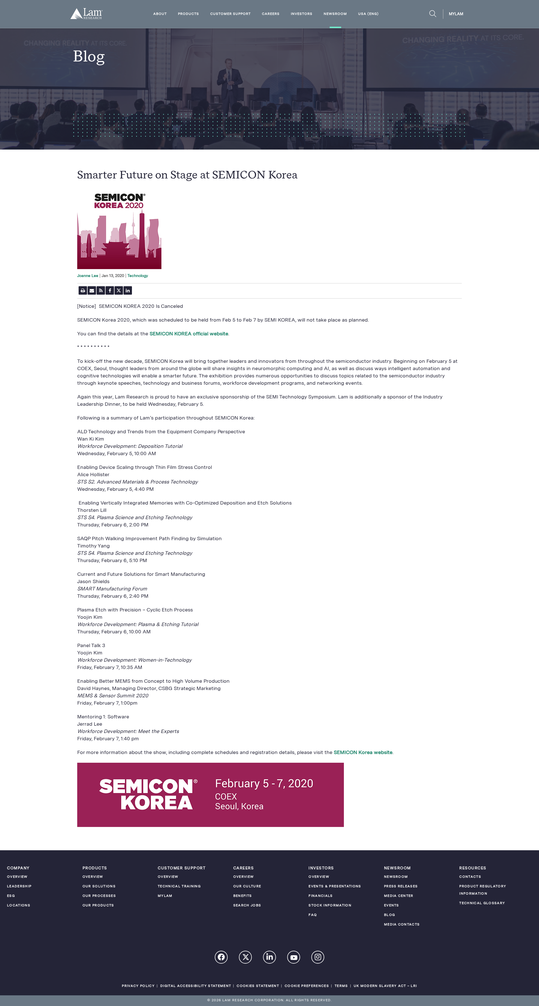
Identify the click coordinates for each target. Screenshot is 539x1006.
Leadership (19, 886)
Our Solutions (99, 886)
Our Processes (99, 896)
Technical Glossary (482, 903)
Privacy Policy (138, 986)
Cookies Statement (258, 986)
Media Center (399, 896)
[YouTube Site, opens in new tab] (294, 959)
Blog (389, 915)
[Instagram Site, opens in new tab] (318, 958)
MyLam (456, 14)
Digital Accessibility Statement (195, 986)
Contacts (470, 877)
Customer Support (230, 14)
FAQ (313, 915)
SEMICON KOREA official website (189, 333)
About (160, 14)
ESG (11, 896)
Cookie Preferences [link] (307, 986)
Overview (17, 877)
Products (188, 14)
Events (391, 905)
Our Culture (247, 886)
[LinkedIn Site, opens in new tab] (270, 958)
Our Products (98, 905)
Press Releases (401, 886)
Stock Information (330, 905)
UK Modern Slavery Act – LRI (385, 986)
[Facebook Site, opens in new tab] (221, 958)
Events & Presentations (335, 886)
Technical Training (179, 886)
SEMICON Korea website (363, 752)
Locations (18, 905)
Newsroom (335, 14)
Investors (301, 14)
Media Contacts (402, 924)
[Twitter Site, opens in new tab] (245, 958)
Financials (321, 896)
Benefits (242, 896)
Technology (137, 276)
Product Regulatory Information (482, 890)
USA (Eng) (368, 14)
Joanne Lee (87, 276)
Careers (271, 14)
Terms (341, 986)
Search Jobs (247, 905)
